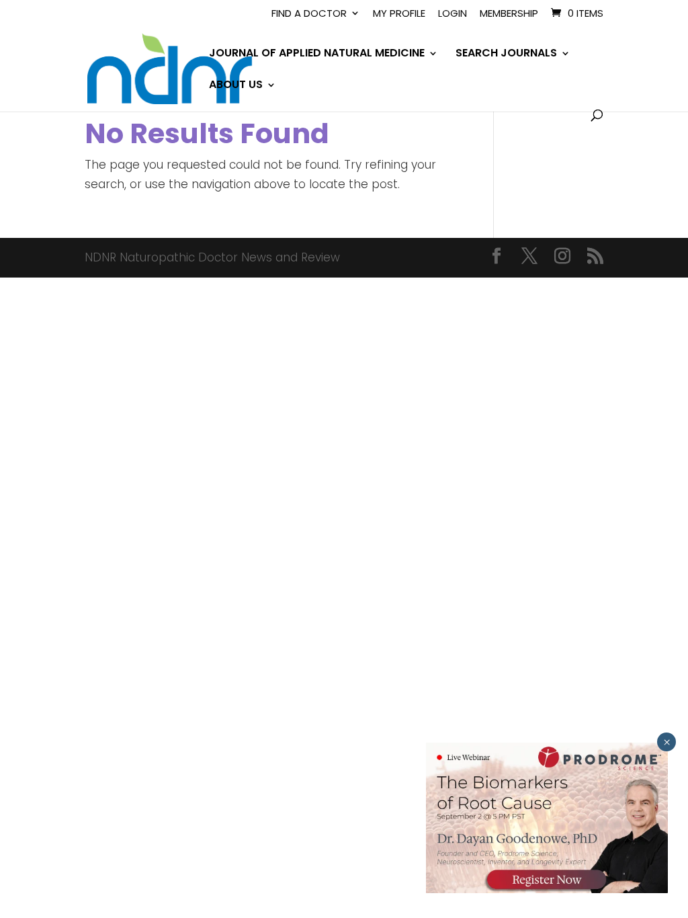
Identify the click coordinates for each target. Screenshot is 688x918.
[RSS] (595, 257)
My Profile (399, 14)
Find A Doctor (309, 14)
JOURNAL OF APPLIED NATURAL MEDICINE (317, 54)
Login (452, 14)
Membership (509, 14)
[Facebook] (496, 257)
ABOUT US (236, 86)
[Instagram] (562, 257)
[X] (529, 257)
